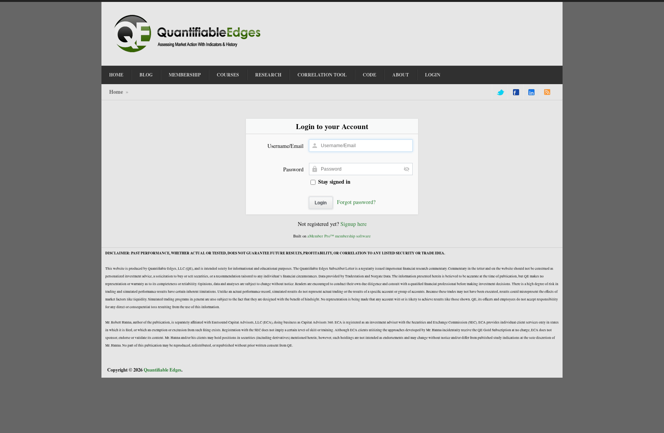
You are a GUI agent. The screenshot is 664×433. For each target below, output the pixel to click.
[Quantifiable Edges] (190, 53)
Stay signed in (333, 182)
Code (369, 74)
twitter (500, 92)
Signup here (353, 223)
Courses (228, 74)
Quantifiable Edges (162, 370)
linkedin (531, 92)
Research (268, 74)
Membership (185, 74)
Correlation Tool (322, 74)
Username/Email (285, 145)
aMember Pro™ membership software (339, 236)
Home (116, 74)
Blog (146, 74)
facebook (516, 92)
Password (293, 169)
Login (432, 74)
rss (547, 92)
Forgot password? (356, 202)
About (400, 74)
